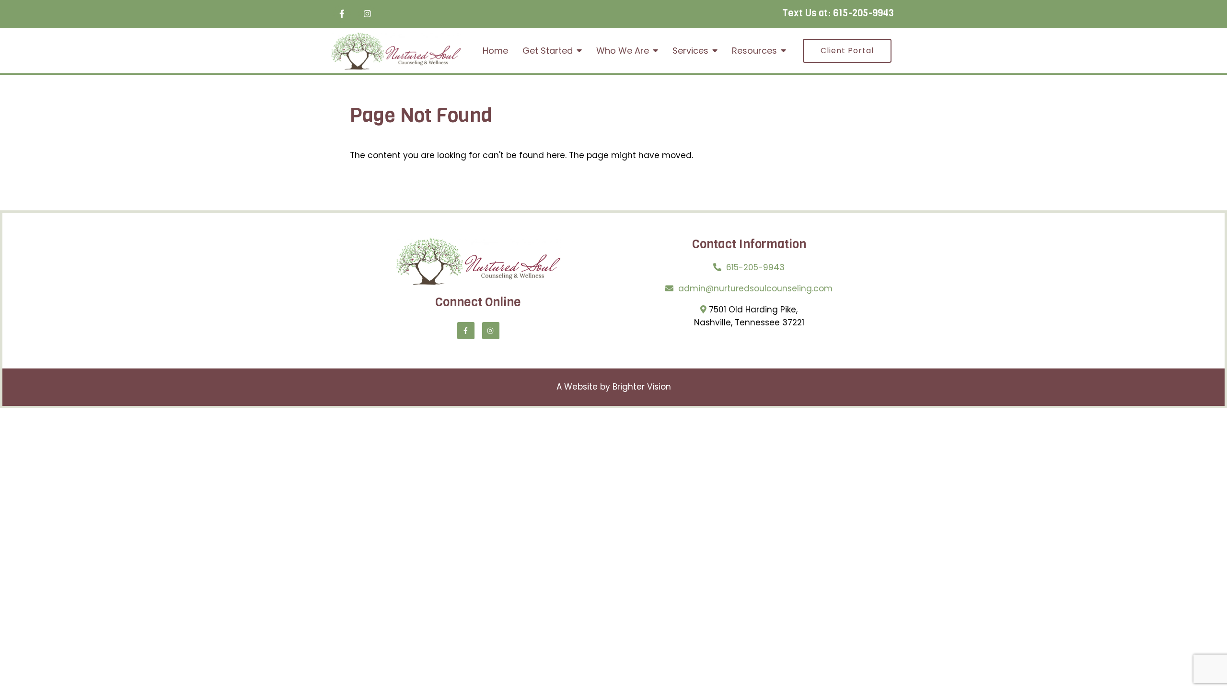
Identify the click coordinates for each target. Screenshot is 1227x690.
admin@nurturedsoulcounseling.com (755, 288)
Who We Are (622, 51)
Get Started (547, 51)
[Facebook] (342, 14)
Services (690, 51)
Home (495, 51)
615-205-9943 (863, 13)
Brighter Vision (642, 386)
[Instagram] (367, 14)
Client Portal (847, 50)
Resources (754, 51)
